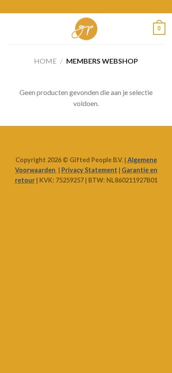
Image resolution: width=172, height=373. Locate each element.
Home (45, 61)
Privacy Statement (89, 170)
